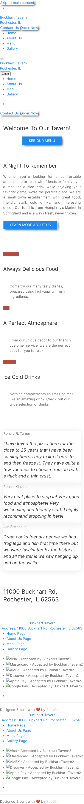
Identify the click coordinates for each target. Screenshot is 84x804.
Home (11, 33)
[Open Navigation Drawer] (1, 59)
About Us (14, 38)
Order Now (29, 27)
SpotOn (52, 709)
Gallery (12, 48)
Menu (10, 43)
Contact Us (10, 27)
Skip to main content (17, 2)
